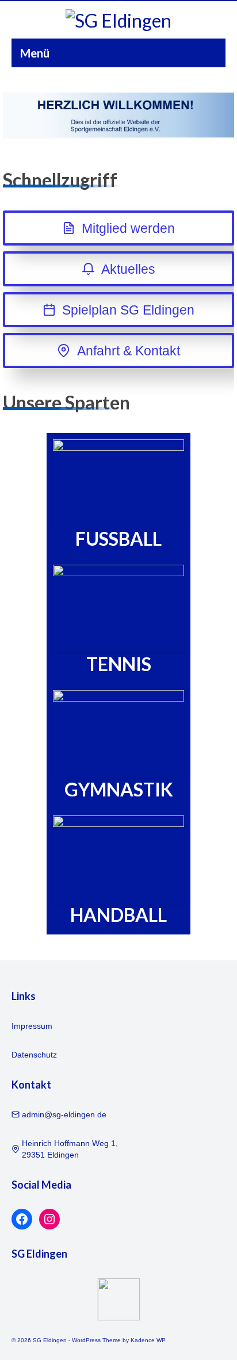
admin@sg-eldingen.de (64, 1114)
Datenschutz (34, 1054)
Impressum (32, 1025)
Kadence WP (148, 1340)
